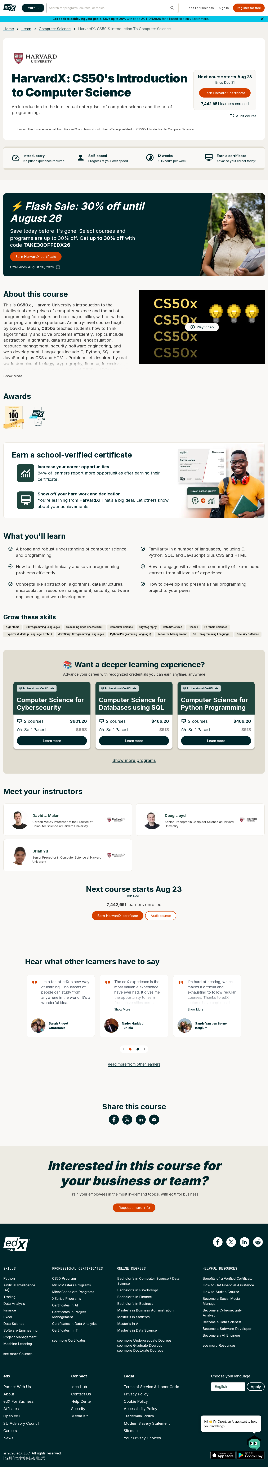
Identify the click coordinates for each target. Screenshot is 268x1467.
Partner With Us (17, 1387)
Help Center (81, 1401)
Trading (9, 1297)
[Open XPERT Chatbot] (254, 1441)
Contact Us (81, 1394)
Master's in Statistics (133, 1317)
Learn (31, 8)
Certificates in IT (65, 1330)
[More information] (58, 267)
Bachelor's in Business (135, 1303)
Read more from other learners (134, 1064)
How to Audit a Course (221, 1292)
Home (8, 29)
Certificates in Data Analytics (74, 1324)
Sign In (224, 8)
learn (26, 29)
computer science (55, 29)
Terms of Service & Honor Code (151, 1387)
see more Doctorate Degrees (140, 1350)
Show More (12, 376)
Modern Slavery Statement (147, 1423)
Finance (9, 1310)
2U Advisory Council (21, 1423)
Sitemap (131, 1430)
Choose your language (230, 1376)
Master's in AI (128, 1324)
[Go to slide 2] (138, 1049)
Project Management (19, 1337)
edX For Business (201, 8)
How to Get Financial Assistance (228, 1285)
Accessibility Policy (140, 1409)
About (8, 1394)
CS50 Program (64, 1278)
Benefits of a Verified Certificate (228, 1278)
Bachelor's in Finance (134, 1297)
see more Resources (219, 1345)
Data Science (13, 1324)
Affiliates (11, 1409)
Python (9, 1278)
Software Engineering (20, 1330)
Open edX (12, 1416)
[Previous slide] (123, 1049)
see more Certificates (69, 1340)
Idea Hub (79, 1387)
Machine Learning (17, 1344)
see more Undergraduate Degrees (144, 1340)
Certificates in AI (65, 1305)
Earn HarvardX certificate (225, 93)
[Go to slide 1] (130, 1049)
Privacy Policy (136, 1394)
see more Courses (17, 1354)
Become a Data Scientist (222, 1322)
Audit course (246, 116)
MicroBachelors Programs (73, 1292)
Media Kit (79, 1416)
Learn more (200, 19)
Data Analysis (14, 1303)
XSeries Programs (66, 1298)
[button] (172, 8)
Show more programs (134, 760)
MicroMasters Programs (71, 1285)
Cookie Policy (136, 1401)
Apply (256, 1387)
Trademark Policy (139, 1416)
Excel (7, 1317)
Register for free (249, 8)
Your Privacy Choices (142, 1438)
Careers (10, 1430)
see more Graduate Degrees (139, 1345)
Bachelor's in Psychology (137, 1290)
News (8, 1438)
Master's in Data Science (137, 1330)
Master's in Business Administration (145, 1310)
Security (78, 1409)
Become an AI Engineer (221, 1335)
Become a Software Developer (227, 1329)
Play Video (205, 327)
